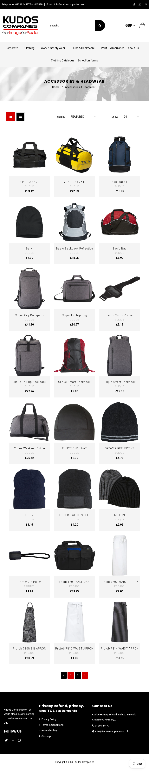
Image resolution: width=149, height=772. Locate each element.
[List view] (20, 117)
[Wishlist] (146, 4)
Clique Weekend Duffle (29, 448)
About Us (133, 48)
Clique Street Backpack (120, 381)
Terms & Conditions (52, 724)
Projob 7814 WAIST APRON (119, 648)
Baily (29, 248)
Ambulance (117, 48)
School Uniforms (88, 60)
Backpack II (120, 181)
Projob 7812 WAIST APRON (74, 648)
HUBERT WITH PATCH (74, 515)
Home (56, 87)
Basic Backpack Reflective (74, 248)
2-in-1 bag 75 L (74, 181)
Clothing (29, 48)
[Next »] (85, 675)
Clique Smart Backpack (74, 381)
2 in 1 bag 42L (29, 181)
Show (115, 116)
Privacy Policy (49, 719)
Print (104, 48)
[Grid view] (11, 117)
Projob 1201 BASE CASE (74, 581)
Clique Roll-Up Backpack (29, 381)
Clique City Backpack (29, 315)
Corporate (12, 48)
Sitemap (46, 736)
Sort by (61, 116)
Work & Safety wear (53, 48)
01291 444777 (103, 725)
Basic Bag (120, 248)
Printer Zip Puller (29, 581)
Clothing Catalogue (62, 60)
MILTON (119, 515)
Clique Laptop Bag (74, 315)
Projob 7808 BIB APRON (29, 648)
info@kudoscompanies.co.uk (70, 4)
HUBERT (29, 515)
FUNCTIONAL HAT (74, 448)
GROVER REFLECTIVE (119, 448)
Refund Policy (49, 730)
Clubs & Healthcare (83, 48)
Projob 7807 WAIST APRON (119, 581)
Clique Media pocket (120, 315)
